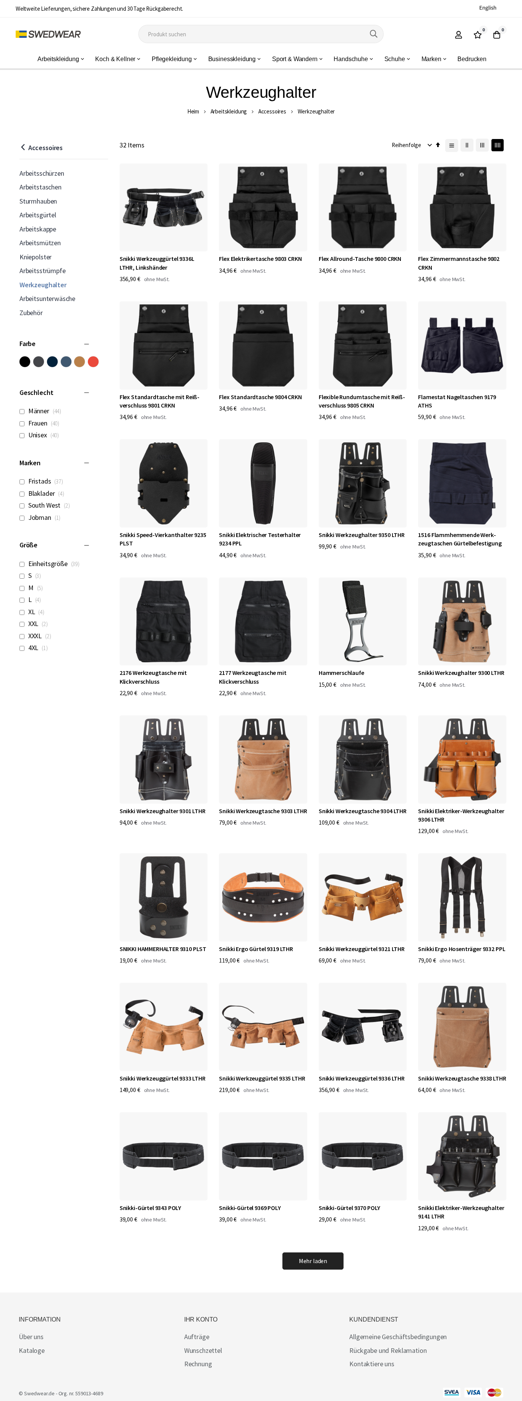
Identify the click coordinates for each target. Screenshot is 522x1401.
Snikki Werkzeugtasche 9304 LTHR (363, 811)
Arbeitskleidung (229, 111)
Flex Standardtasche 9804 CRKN (260, 397)
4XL (39, 647)
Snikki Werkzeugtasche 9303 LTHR (263, 811)
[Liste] (451, 145)
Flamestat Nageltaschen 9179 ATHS (457, 401)
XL (38, 611)
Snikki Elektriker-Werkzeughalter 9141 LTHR (461, 1212)
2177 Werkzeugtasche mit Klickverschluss (252, 677)
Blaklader (47, 493)
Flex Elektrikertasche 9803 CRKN (260, 258)
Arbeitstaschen (40, 187)
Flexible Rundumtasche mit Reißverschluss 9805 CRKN (362, 401)
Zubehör (31, 312)
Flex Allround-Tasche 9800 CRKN (360, 258)
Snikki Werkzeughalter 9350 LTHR (362, 535)
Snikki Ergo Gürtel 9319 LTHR (256, 949)
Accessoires (272, 111)
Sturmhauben (38, 201)
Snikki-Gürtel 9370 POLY (349, 1208)
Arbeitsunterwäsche (47, 298)
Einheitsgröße (55, 563)
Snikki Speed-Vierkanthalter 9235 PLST (163, 539)
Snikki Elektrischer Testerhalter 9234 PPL (260, 539)
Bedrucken (471, 59)
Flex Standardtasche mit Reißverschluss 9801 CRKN (160, 401)
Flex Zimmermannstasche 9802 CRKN (458, 263)
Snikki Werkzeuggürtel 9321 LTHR (362, 949)
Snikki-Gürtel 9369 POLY (249, 1208)
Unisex (45, 434)
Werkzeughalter (42, 284)
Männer (46, 410)
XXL (39, 623)
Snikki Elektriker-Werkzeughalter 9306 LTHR (461, 815)
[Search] (374, 34)
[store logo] (48, 34)
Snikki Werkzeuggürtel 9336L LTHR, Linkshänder (157, 263)
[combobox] (261, 34)
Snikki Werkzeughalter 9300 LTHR (461, 672)
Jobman (46, 517)
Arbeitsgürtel (37, 214)
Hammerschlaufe (341, 672)
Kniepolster (35, 256)
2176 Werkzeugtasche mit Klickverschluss (153, 677)
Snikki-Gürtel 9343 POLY (150, 1208)
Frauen (45, 423)
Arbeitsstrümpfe (42, 270)
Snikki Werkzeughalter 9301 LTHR (163, 811)
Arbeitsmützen (40, 242)
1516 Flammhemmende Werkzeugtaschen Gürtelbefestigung (459, 539)
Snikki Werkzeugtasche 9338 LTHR (462, 1078)
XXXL (41, 635)
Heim (193, 111)
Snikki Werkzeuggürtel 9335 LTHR (262, 1078)
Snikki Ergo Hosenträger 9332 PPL (461, 949)
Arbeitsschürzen (41, 173)
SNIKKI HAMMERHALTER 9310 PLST (163, 949)
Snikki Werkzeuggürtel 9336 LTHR (362, 1078)
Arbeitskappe (37, 229)
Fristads (47, 481)
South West (50, 505)
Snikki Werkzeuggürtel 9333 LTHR (163, 1078)
